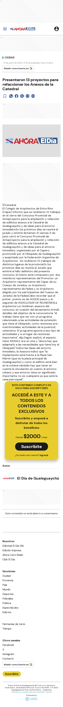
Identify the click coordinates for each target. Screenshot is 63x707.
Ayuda (49, 692)
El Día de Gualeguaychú (38, 478)
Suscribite (31, 446)
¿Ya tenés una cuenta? (31, 455)
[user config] (56, 29)
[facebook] (16, 96)
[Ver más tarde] (4, 96)
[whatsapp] (11, 96)
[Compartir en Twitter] (22, 96)
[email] (27, 96)
